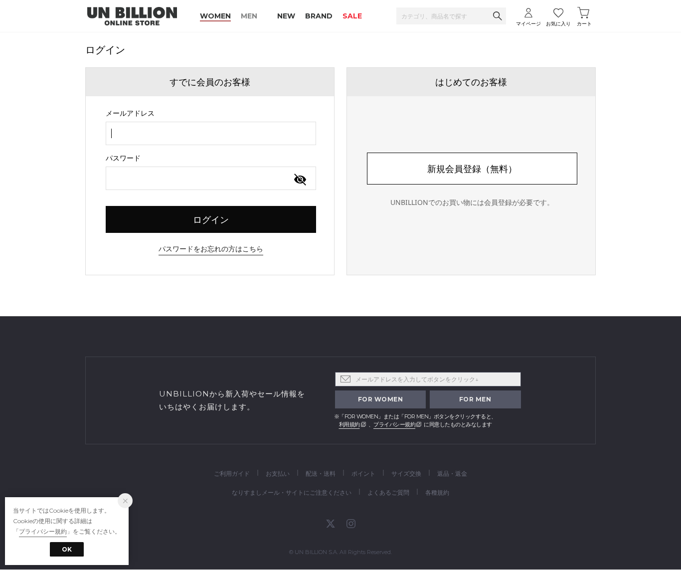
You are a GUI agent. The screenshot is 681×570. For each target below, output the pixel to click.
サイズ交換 (406, 473)
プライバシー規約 (394, 424)
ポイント (363, 473)
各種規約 (437, 492)
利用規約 (349, 424)
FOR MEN (475, 399)
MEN (249, 15)
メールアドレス (130, 113)
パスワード (123, 158)
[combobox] (211, 133)
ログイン (211, 219)
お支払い (278, 473)
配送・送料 (321, 473)
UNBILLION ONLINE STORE (132, 16)
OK (67, 549)
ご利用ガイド (232, 473)
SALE (352, 15)
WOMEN (215, 15)
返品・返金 (452, 473)
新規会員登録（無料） (472, 169)
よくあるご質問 (388, 492)
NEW (286, 15)
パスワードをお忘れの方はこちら (211, 248)
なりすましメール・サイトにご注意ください (291, 492)
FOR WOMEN (380, 399)
